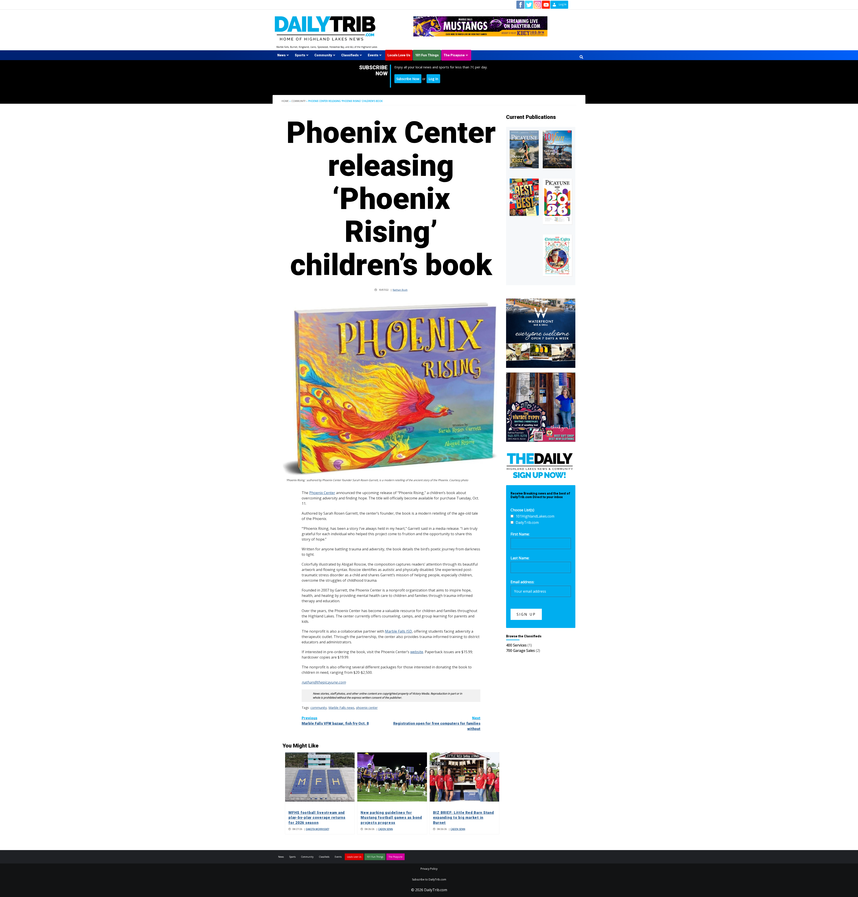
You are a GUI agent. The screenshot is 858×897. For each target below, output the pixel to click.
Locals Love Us (398, 55)
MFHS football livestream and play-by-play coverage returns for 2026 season (316, 818)
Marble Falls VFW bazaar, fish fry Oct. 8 (335, 721)
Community (323, 55)
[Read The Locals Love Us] (524, 197)
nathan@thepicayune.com (324, 682)
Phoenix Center (322, 492)
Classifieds (350, 55)
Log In (433, 78)
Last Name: (520, 558)
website (416, 651)
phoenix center (367, 707)
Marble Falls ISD (398, 631)
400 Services (516, 645)
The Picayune (454, 55)
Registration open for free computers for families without (436, 723)
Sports (300, 55)
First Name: (520, 534)
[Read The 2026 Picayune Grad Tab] (557, 201)
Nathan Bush (400, 289)
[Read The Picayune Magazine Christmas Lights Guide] (557, 255)
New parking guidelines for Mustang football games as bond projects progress (391, 818)
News (281, 55)
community (318, 707)
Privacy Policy (429, 869)
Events (373, 55)
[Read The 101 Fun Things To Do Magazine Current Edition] (557, 149)
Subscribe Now (407, 78)
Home (285, 101)
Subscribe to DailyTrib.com (429, 879)
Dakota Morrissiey (317, 829)
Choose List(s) (522, 509)
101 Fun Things (427, 55)
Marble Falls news (341, 707)
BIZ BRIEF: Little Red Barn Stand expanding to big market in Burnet (463, 818)
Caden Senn (385, 829)
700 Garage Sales (520, 650)
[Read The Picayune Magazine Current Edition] (524, 149)
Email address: (522, 581)
